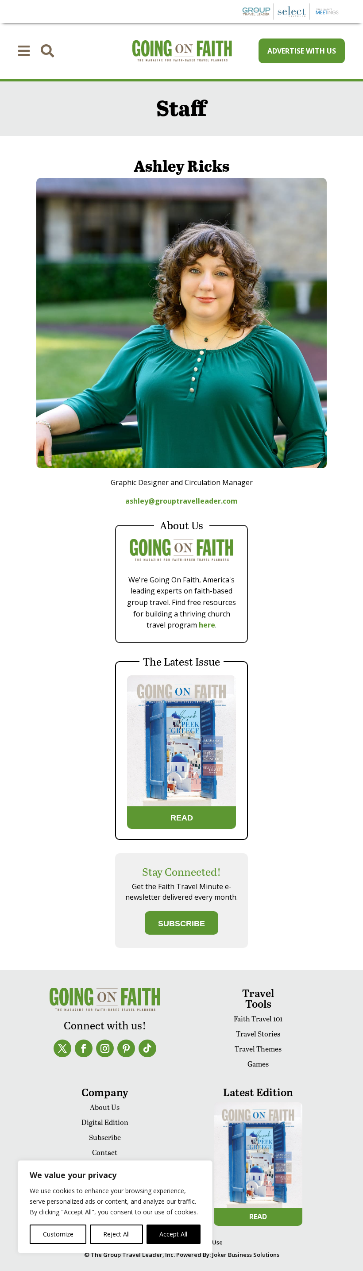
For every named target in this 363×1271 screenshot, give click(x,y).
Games (258, 1063)
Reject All (116, 1234)
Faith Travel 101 (258, 1018)
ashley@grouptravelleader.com (181, 501)
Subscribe (105, 1137)
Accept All (173, 1234)
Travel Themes (258, 1048)
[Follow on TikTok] (147, 1048)
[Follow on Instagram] (105, 1048)
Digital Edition (104, 1122)
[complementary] (115, 1206)
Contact (104, 1152)
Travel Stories (258, 1033)
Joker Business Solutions (245, 1255)
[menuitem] (24, 51)
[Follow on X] (62, 1048)
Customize (58, 1234)
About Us (105, 1107)
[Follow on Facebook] (84, 1048)
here (207, 625)
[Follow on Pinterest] (126, 1048)
